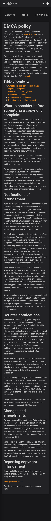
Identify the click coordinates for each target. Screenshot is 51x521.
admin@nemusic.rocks (13, 481)
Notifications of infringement (20, 91)
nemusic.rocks (30, 34)
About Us (10, 15)
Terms (25, 15)
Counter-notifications (17, 94)
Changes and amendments (19, 97)
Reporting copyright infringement (22, 100)
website (27, 76)
